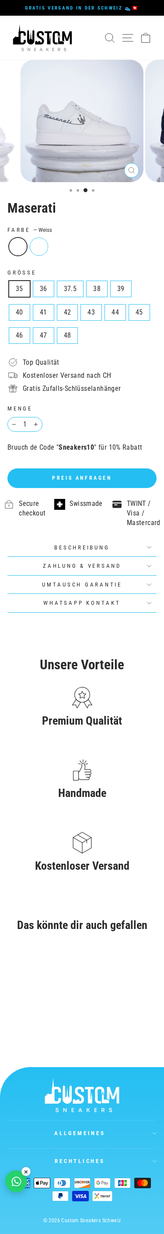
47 (43, 335)
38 (97, 289)
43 (91, 312)
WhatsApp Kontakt (81, 603)
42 (67, 312)
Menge (19, 408)
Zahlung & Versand (82, 566)
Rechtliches (80, 1161)
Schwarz (39, 246)
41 (43, 312)
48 (67, 335)
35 (19, 289)
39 (121, 289)
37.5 (70, 289)
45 (139, 312)
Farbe (29, 230)
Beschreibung (81, 547)
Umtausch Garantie (82, 584)
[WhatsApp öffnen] (16, 1181)
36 (43, 289)
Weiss (18, 246)
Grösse (21, 272)
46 (19, 335)
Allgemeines (79, 1133)
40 (19, 312)
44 (115, 312)
